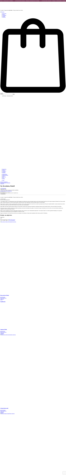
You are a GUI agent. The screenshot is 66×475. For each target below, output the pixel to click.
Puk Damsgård (3, 188)
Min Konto (4, 176)
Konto (3, 180)
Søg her (3, 14)
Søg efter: (1, 94)
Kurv (3, 177)
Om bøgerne (4, 15)
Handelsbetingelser (5, 175)
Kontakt (3, 178)
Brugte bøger (4, 13)
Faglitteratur (8, 182)
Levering (3, 16)
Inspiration (4, 172)
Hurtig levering (4, 174)
